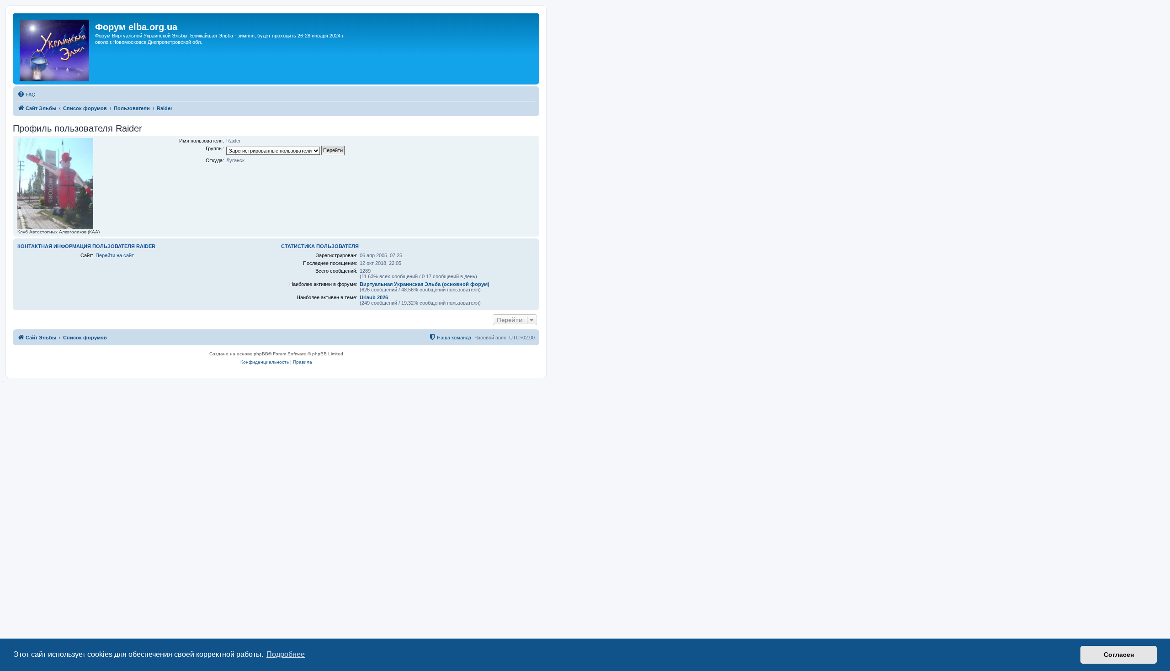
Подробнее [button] (285, 654)
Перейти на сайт (115, 255)
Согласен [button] (1119, 654)
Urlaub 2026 (374, 297)
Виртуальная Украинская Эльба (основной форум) (424, 284)
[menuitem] (26, 94)
